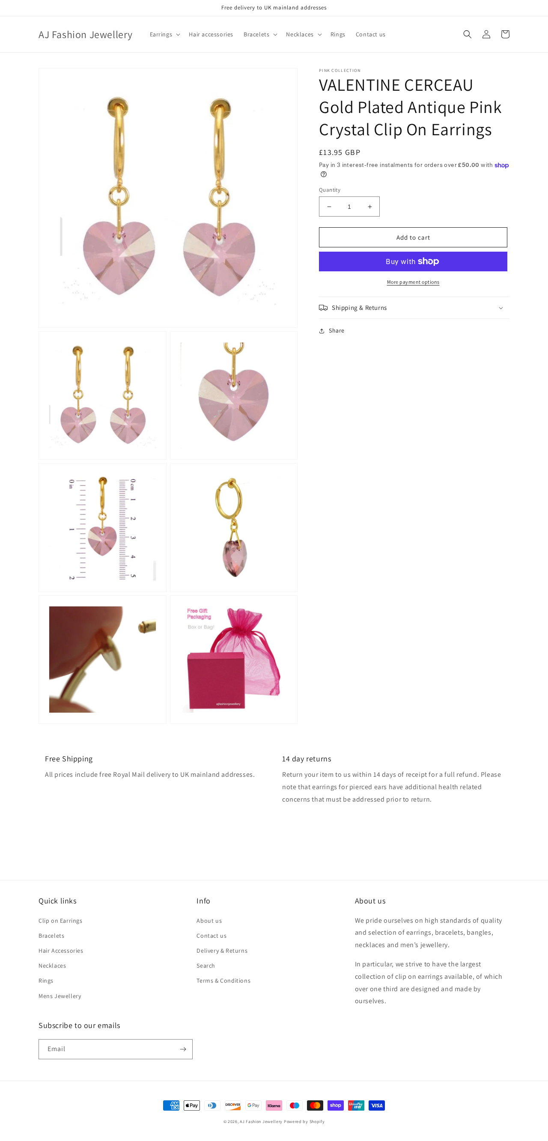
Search (206, 965)
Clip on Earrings (61, 920)
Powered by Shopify (304, 1121)
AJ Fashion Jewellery (261, 1121)
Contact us (211, 935)
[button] (164, 34)
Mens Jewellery (60, 996)
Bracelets (51, 935)
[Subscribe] (182, 1049)
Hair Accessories (61, 950)
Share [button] (337, 330)
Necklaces (52, 965)
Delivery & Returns (222, 950)
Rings (46, 980)
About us (209, 920)
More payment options (413, 282)
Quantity (329, 189)
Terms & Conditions (223, 980)
